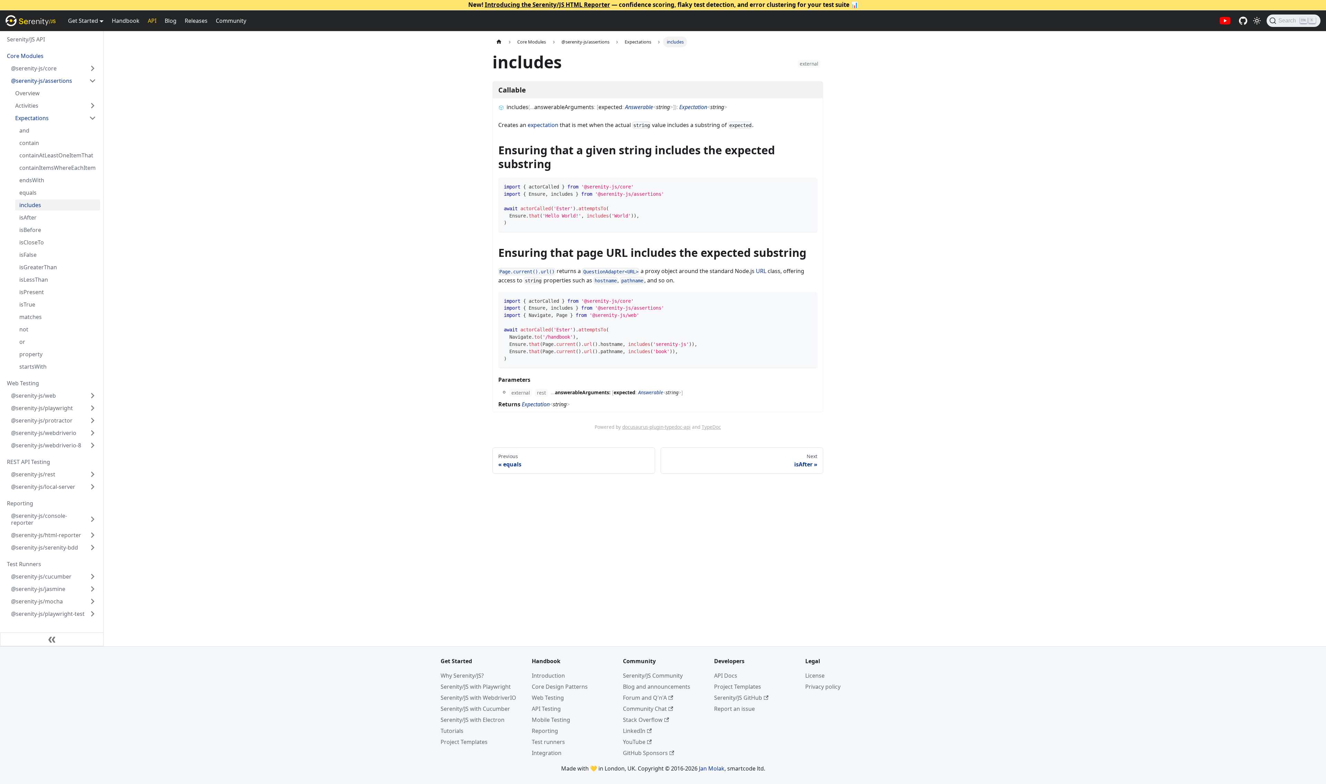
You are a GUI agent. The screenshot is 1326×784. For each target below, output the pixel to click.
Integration (546, 753)
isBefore (30, 230)
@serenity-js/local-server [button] (43, 487)
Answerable (639, 107)
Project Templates (464, 742)
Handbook (126, 21)
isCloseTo (31, 242)
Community (231, 21)
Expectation (693, 107)
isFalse (28, 255)
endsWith (31, 180)
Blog (170, 21)
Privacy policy (822, 686)
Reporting (545, 731)
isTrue (27, 304)
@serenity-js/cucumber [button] (41, 576)
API (152, 21)
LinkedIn (634, 731)
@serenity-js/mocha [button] (37, 601)
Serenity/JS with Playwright (476, 686)
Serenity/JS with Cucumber (475, 709)
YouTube (634, 742)
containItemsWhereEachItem (57, 168)
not (23, 329)
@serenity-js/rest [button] (33, 474)
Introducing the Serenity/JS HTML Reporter (547, 5)
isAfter (28, 217)
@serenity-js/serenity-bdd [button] (44, 547)
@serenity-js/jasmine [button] (38, 589)
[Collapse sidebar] (52, 639)
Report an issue (734, 709)
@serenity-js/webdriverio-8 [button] (46, 445)
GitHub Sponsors (645, 753)
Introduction (548, 675)
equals (28, 192)
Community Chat (645, 709)
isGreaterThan (38, 267)
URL (761, 271)
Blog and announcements (656, 686)
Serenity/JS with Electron (473, 720)
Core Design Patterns (560, 686)
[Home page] (499, 42)
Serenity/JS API (26, 39)
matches (30, 317)
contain (29, 143)
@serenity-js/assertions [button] (41, 81)
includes (30, 205)
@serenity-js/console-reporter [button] (39, 519)
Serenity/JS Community (653, 675)
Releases (196, 21)
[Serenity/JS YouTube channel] (1225, 21)
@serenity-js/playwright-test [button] (48, 614)
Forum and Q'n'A (645, 697)
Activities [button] (26, 105)
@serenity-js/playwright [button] (42, 408)
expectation (543, 125)
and (24, 130)
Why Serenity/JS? (462, 675)
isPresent (31, 292)
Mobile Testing (551, 720)
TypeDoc (711, 427)
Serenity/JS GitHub (738, 697)
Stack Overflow (643, 720)
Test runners (548, 742)
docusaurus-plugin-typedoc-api (656, 427)
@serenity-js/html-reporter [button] (46, 535)
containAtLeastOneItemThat (56, 155)
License (815, 675)
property (30, 354)
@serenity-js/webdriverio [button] (43, 433)
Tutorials (452, 731)
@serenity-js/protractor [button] (42, 420)
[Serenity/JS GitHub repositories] (1243, 20)
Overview (27, 93)
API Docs (725, 675)
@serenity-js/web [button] (33, 395)
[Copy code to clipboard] (809, 186)
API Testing (546, 709)
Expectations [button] (32, 118)
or (22, 342)
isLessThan (33, 279)
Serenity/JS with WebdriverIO (478, 697)
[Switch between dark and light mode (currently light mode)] (1256, 20)
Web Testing (548, 697)
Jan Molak (711, 768)
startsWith (33, 366)
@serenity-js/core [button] (34, 68)
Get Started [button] (83, 21)
